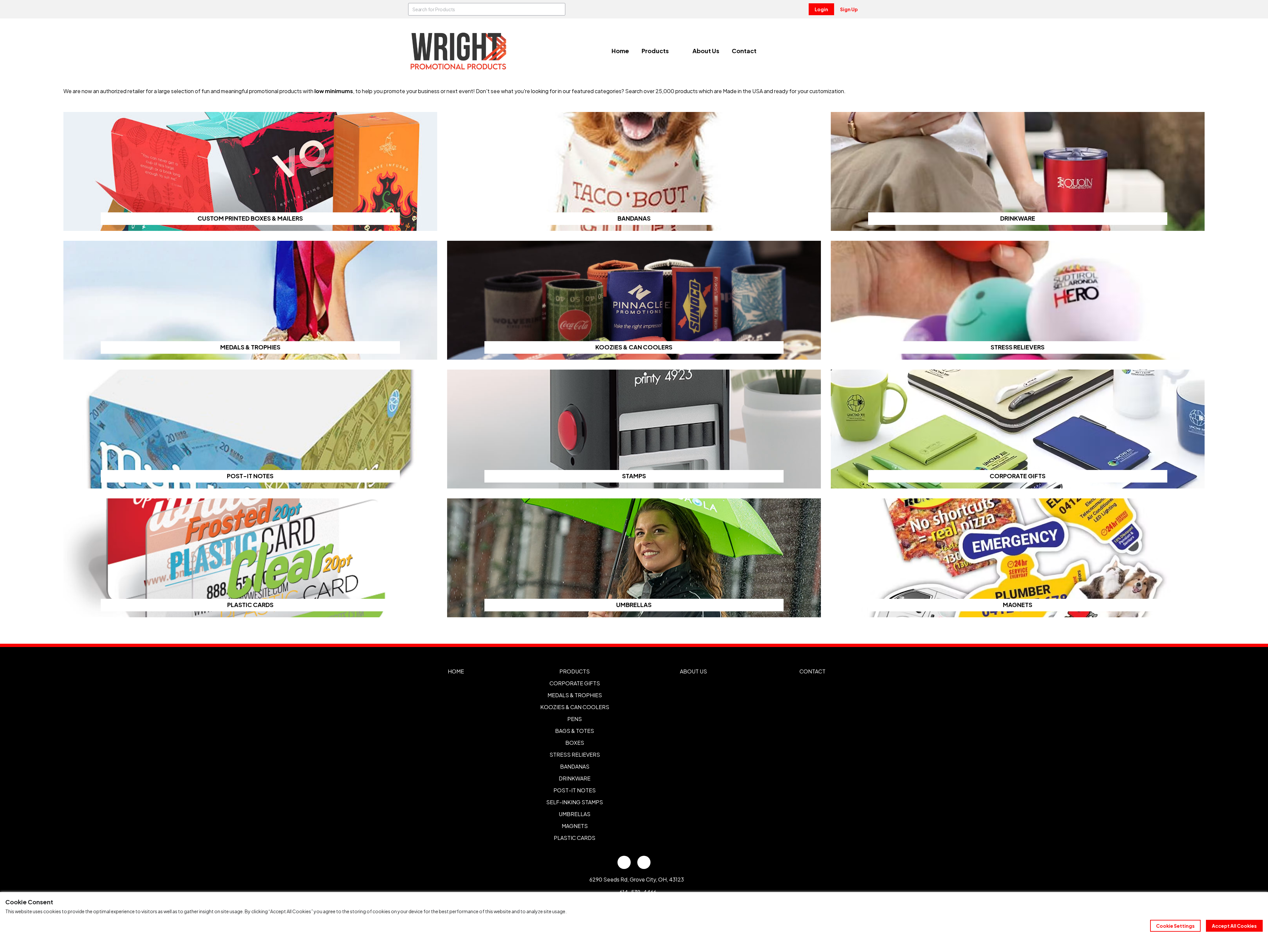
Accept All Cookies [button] (1234, 926)
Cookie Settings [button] (1175, 926)
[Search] (559, 9)
